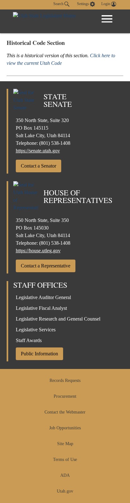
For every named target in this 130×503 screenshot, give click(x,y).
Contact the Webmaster (65, 412)
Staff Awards (29, 340)
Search (58, 4)
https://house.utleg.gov (38, 250)
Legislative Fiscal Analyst (41, 308)
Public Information (39, 353)
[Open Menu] (107, 19)
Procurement (65, 396)
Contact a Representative (45, 265)
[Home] (44, 21)
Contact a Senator (38, 166)
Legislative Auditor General (43, 297)
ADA (65, 475)
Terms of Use (65, 459)
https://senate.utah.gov (38, 150)
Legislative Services (36, 329)
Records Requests (65, 380)
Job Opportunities (65, 428)
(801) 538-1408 (54, 143)
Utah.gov (65, 491)
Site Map (65, 443)
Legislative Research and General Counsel (58, 319)
